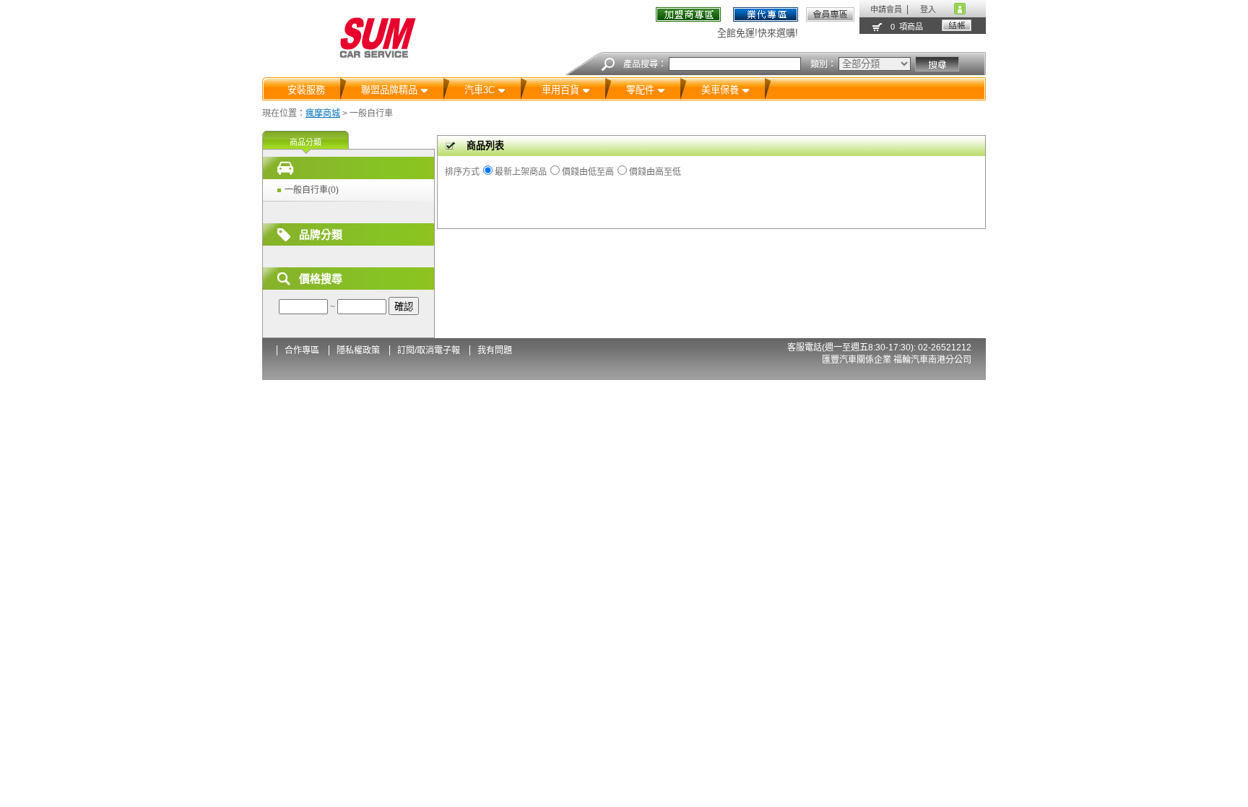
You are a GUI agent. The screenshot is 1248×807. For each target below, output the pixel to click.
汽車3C (479, 90)
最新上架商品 (521, 172)
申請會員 (886, 9)
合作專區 (302, 350)
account (960, 8)
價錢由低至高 (588, 172)
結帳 (956, 25)
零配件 (640, 90)
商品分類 (305, 142)
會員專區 (830, 14)
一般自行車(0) (312, 190)
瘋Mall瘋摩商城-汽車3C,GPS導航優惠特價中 (377, 38)
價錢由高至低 (655, 172)
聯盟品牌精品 (389, 90)
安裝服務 (306, 90)
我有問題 (494, 350)
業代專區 (766, 14)
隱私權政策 (358, 350)
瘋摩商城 (323, 113)
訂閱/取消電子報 (428, 350)
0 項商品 (906, 26)
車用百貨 (560, 90)
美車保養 (720, 90)
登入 (928, 9)
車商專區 (691, 17)
